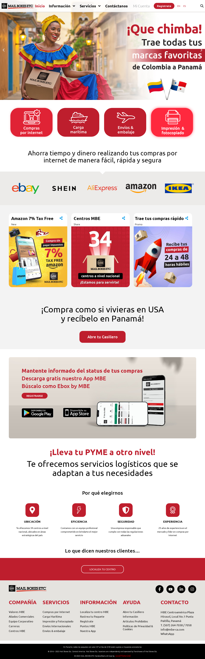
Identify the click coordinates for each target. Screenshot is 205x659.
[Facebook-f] (160, 589)
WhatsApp (167, 633)
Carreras (14, 626)
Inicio (40, 6)
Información (59, 6)
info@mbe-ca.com (172, 629)
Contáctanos (116, 6)
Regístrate (86, 621)
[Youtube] (170, 589)
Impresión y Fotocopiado (58, 621)
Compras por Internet (56, 611)
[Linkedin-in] (181, 589)
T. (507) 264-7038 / (173, 625)
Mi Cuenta (141, 6)
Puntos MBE (87, 626)
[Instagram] (192, 589)
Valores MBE (17, 611)
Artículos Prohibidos (135, 621)
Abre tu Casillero (133, 611)
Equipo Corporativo (21, 621)
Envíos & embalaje (54, 630)
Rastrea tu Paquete (92, 616)
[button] (4, 50)
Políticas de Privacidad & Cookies (138, 627)
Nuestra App (88, 630)
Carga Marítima (52, 616)
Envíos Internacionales (57, 626)
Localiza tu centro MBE (94, 611)
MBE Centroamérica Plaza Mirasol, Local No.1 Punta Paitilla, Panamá (177, 616)
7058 (188, 625)
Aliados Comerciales (21, 616)
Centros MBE (17, 630)
